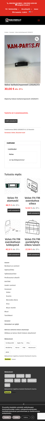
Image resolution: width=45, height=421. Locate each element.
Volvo (13, 132)
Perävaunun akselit (12, 277)
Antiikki (7, 281)
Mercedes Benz (12, 300)
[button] (37, 39)
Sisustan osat (20, 132)
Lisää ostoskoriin (11, 121)
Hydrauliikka (9, 269)
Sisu (8, 303)
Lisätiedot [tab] (11, 143)
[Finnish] (31, 12)
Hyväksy (6, 417)
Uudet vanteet (10, 285)
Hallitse (26, 417)
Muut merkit (11, 307)
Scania (8, 296)
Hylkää (16, 417)
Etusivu (6, 32)
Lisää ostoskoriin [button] (14, 210)
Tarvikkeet (8, 315)
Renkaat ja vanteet (11, 266)
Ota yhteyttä (25, 9)
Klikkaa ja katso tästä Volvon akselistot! (20, 333)
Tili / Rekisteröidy (11, 9)
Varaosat (11, 32)
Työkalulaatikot (10, 273)
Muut (6, 311)
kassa (36, 9)
